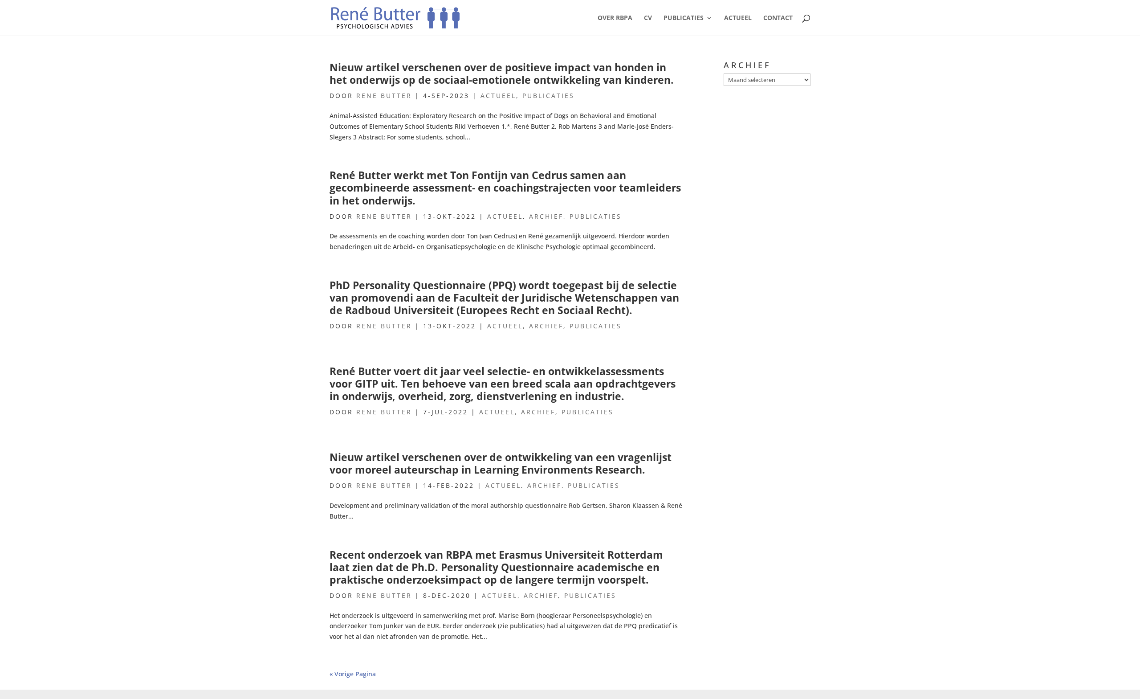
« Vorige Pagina (353, 674)
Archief (546, 216)
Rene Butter (384, 95)
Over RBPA (615, 18)
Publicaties (684, 18)
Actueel (738, 18)
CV (648, 18)
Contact (778, 18)
